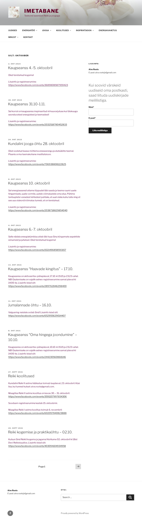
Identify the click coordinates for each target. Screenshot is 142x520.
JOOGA (45, 30)
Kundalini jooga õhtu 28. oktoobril (36, 144)
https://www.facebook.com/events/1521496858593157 (37, 250)
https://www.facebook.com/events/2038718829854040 (37, 210)
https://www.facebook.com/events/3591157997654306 (37, 396)
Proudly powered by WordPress (75, 513)
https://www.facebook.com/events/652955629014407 (37, 315)
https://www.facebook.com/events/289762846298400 (37, 286)
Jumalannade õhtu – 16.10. (30, 305)
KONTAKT (28, 37)
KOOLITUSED (62, 30)
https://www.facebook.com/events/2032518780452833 (37, 124)
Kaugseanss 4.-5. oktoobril (30, 68)
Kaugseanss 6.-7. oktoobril (30, 229)
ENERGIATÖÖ (28, 30)
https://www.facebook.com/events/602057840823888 (37, 413)
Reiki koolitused (21, 376)
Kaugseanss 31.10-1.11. (26, 104)
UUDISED (12, 30)
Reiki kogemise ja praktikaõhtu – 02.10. (40, 432)
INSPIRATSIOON (84, 30)
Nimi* (91, 107)
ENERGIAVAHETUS (108, 30)
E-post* (92, 118)
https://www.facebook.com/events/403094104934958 (37, 446)
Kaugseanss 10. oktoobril (29, 183)
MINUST (12, 37)
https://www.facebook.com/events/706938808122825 (37, 164)
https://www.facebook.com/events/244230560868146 (37, 357)
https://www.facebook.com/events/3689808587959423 (38, 85)
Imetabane (41, 11)
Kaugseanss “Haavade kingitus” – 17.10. (40, 269)
